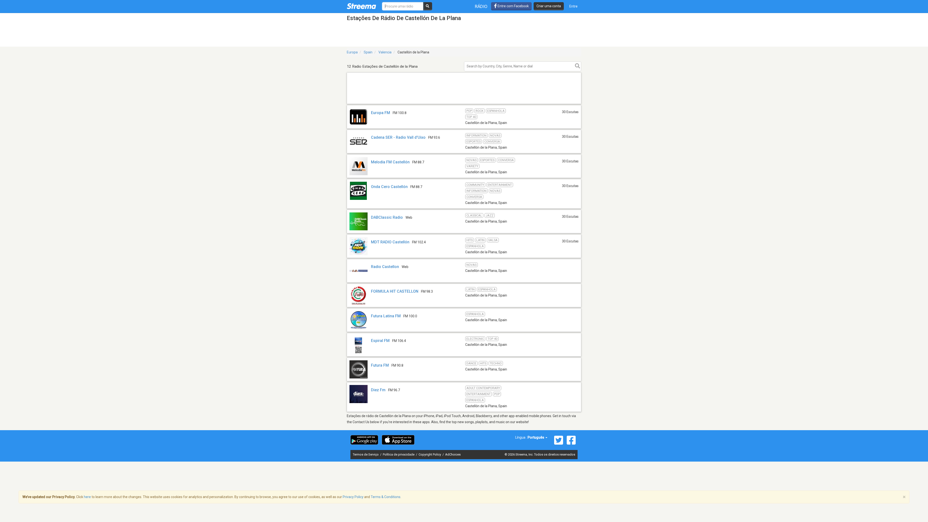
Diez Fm (378, 390)
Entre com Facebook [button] (513, 6)
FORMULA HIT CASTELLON (394, 291)
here (87, 497)
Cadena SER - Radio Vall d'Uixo (398, 137)
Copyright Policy (430, 454)
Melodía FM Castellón (390, 162)
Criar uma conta (548, 6)
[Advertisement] (464, 103)
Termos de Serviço (366, 454)
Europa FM (380, 112)
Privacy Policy (353, 497)
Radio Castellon (385, 266)
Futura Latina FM (386, 316)
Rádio (481, 6)
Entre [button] (573, 6)
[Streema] (361, 6)
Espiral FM (380, 340)
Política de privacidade (399, 454)
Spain (368, 52)
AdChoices (453, 454)
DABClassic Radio (387, 217)
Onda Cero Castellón (389, 186)
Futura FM (380, 365)
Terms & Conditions (385, 497)
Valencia (385, 52)
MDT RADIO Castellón (390, 242)
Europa (352, 52)
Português (536, 437)
